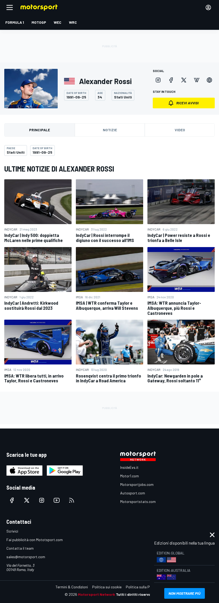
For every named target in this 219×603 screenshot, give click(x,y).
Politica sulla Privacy (142, 587)
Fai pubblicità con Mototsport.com (34, 539)
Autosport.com (132, 493)
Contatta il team (20, 548)
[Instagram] (158, 80)
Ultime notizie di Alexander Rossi (59, 168)
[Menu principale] (9, 7)
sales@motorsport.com (25, 556)
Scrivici (12, 531)
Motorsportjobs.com (137, 484)
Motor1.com (129, 476)
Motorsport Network (96, 594)
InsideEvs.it (129, 467)
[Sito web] (209, 80)
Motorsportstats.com (138, 501)
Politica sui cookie (107, 587)
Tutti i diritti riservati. (135, 594)
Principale (39, 130)
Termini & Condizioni (72, 587)
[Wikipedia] (196, 80)
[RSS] (71, 500)
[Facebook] (171, 80)
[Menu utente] (208, 7)
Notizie (110, 130)
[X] (183, 80)
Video (180, 130)
